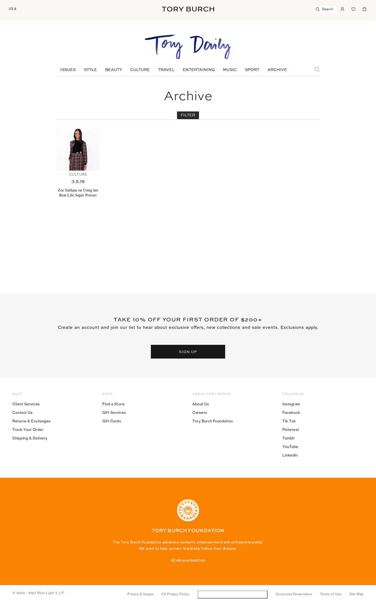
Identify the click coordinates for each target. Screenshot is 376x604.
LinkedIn (290, 455)
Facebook (291, 412)
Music (230, 70)
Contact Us (22, 412)
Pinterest (290, 429)
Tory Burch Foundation (212, 421)
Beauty (113, 70)
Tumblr (288, 438)
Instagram (291, 404)
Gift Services (114, 412)
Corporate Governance (294, 594)
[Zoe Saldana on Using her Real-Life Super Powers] (77, 149)
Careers (199, 412)
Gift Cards (111, 421)
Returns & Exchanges (31, 421)
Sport (252, 70)
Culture (140, 70)
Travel (166, 70)
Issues (68, 70)
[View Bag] (364, 8)
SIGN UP (188, 351)
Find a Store (113, 404)
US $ (13, 9)
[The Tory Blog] (188, 47)
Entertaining (199, 70)
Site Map (357, 594)
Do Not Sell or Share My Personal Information (232, 594)
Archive (277, 70)
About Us (200, 404)
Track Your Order (27, 429)
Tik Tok (289, 421)
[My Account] (342, 8)
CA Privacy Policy (175, 594)
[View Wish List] (353, 8)
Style (90, 70)
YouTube (290, 446)
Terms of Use (330, 594)
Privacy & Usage (140, 594)
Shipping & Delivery (30, 438)
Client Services (26, 404)
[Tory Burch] (188, 9)
